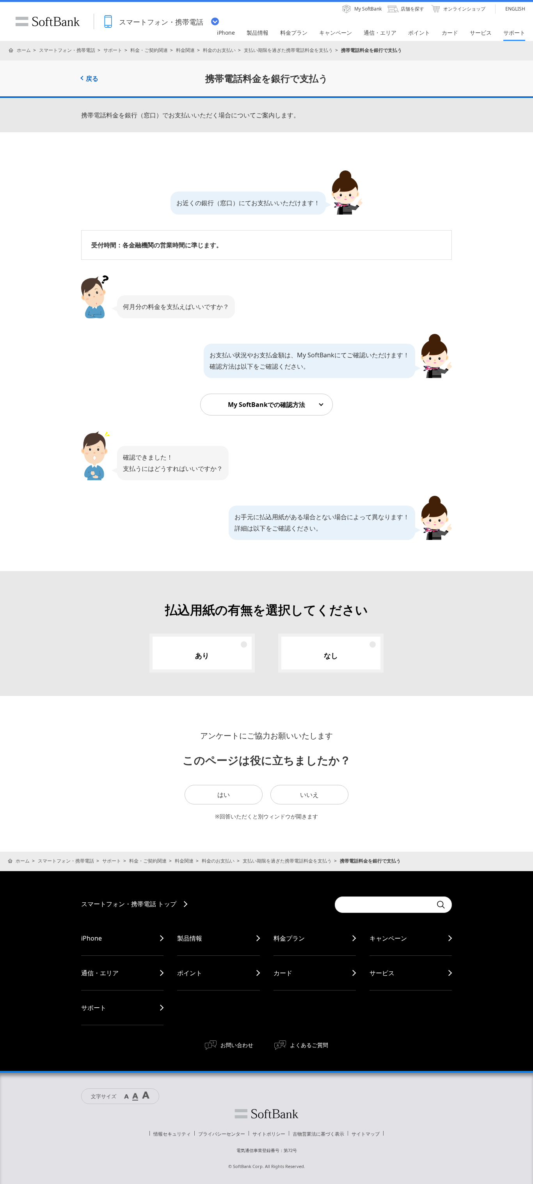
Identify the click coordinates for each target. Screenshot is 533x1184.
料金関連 (185, 50)
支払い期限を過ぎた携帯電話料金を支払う (288, 50)
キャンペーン (388, 938)
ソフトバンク (266, 1113)
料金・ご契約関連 (149, 50)
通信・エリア (100, 973)
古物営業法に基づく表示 (318, 1134)
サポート (112, 50)
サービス (382, 973)
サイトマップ (366, 1134)
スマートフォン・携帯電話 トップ (128, 904)
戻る (92, 78)
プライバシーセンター (221, 1134)
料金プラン (289, 938)
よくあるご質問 (309, 1045)
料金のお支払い (219, 50)
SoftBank (47, 21)
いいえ (309, 794)
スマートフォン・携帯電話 (67, 50)
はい (223, 794)
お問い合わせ (236, 1045)
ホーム (24, 50)
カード (283, 973)
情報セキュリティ (172, 1134)
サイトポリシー (268, 1134)
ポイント (189, 973)
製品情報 (189, 938)
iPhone (91, 938)
